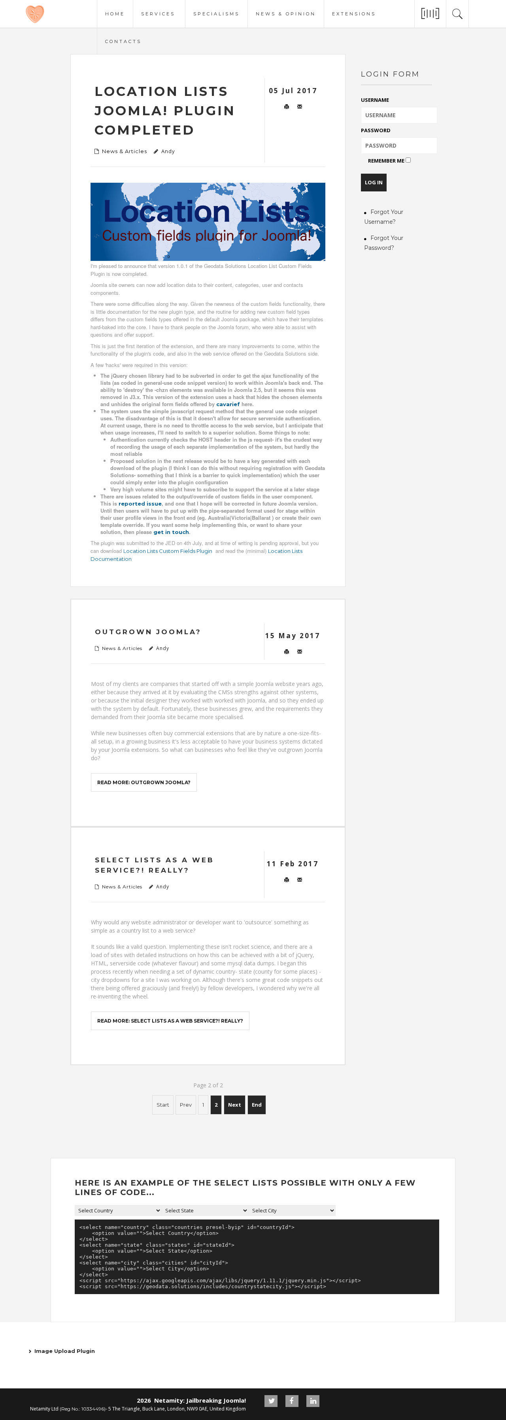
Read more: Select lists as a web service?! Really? (170, 1021)
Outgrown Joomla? (148, 632)
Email (299, 107)
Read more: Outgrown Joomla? (144, 782)
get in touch (171, 532)
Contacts (123, 41)
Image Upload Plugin (64, 1351)
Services (158, 13)
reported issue (140, 503)
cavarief (228, 404)
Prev (186, 1105)
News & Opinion (286, 13)
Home (115, 13)
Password (376, 130)
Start (163, 1105)
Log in (374, 182)
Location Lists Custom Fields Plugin (167, 551)
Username (375, 99)
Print (286, 107)
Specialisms (216, 13)
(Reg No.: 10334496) (83, 1409)
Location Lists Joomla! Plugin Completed (165, 111)
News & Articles (124, 151)
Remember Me (386, 160)
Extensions (354, 13)
